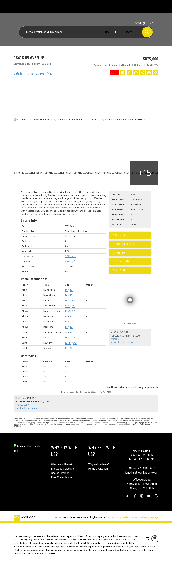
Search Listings (60, 473)
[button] (127, 496)
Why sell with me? (99, 464)
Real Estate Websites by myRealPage (140, 517)
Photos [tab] (29, 73)
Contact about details (124, 244)
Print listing (119, 270)
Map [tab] (49, 73)
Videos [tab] (40, 73)
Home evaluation (98, 468)
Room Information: (34, 279)
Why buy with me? (61, 464)
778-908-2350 (116, 339)
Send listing (119, 253)
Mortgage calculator (131, 261)
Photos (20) (118, 235)
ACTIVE (138, 23)
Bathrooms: (29, 355)
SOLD (151, 23)
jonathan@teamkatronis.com (122, 342)
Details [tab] (18, 73)
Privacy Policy (114, 517)
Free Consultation (61, 477)
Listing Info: (29, 220)
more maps (130, 323)
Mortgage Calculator (63, 468)
